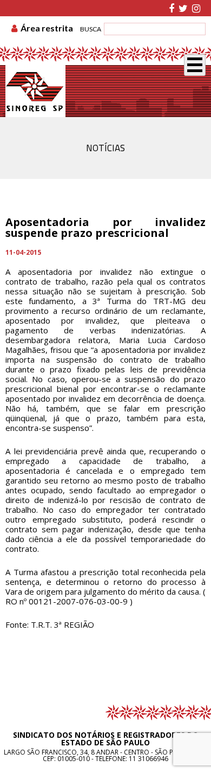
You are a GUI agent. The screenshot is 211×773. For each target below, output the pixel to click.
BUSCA (90, 29)
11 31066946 (148, 758)
